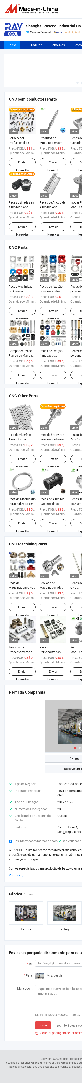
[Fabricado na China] (31, 9)
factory (26, 929)
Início (12, 45)
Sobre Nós (58, 45)
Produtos (35, 45)
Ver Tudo (15, 875)
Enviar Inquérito (22, 163)
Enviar (43, 1025)
